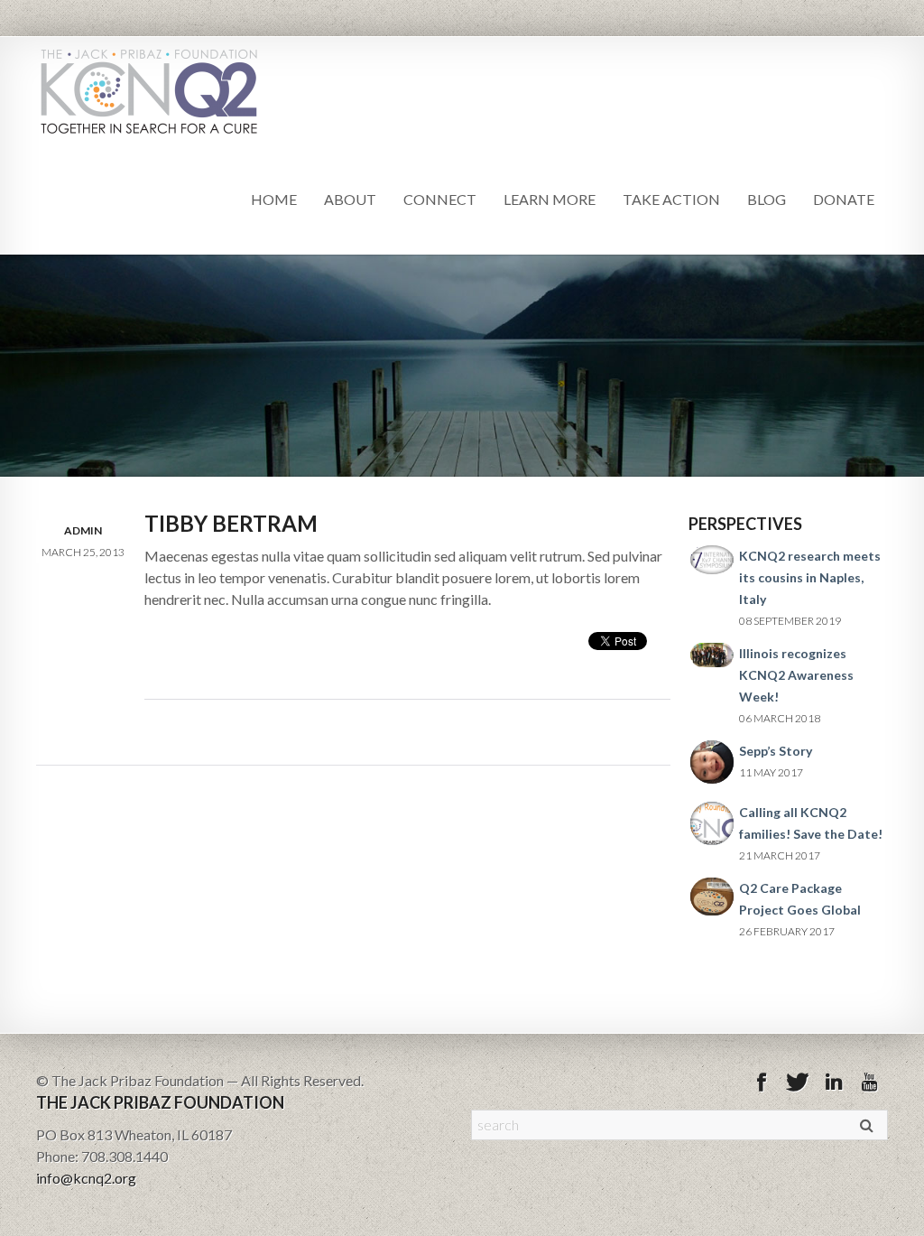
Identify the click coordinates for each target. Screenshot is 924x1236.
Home (274, 199)
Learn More (550, 199)
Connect (439, 199)
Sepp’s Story (775, 750)
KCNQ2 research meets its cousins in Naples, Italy (810, 577)
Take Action (671, 199)
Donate (843, 199)
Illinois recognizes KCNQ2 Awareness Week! (796, 675)
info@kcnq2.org (86, 1177)
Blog (766, 199)
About (350, 199)
